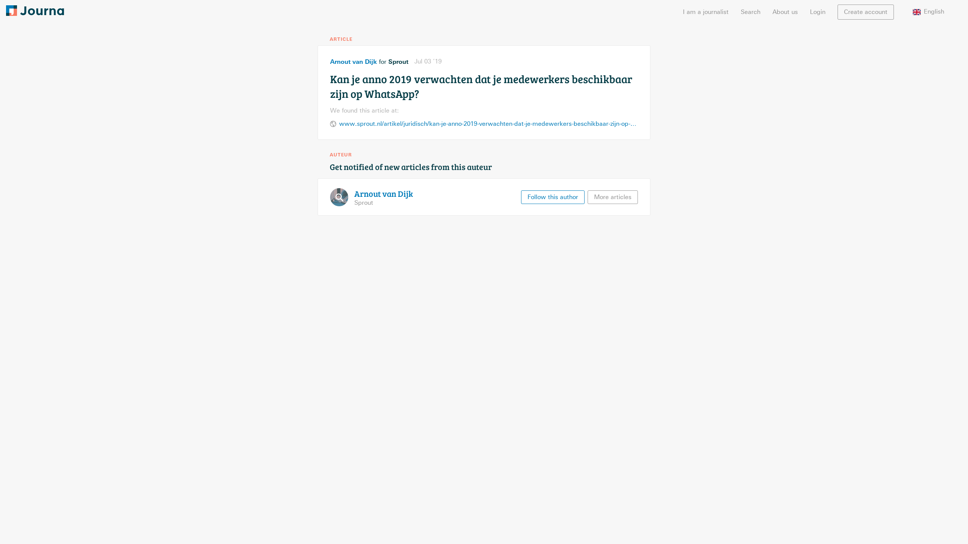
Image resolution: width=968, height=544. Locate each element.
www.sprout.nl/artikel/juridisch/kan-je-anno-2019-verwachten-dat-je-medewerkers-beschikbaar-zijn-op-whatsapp (488, 123)
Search (750, 11)
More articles (612, 197)
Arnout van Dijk (353, 61)
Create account (865, 11)
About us (785, 11)
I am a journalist (706, 11)
